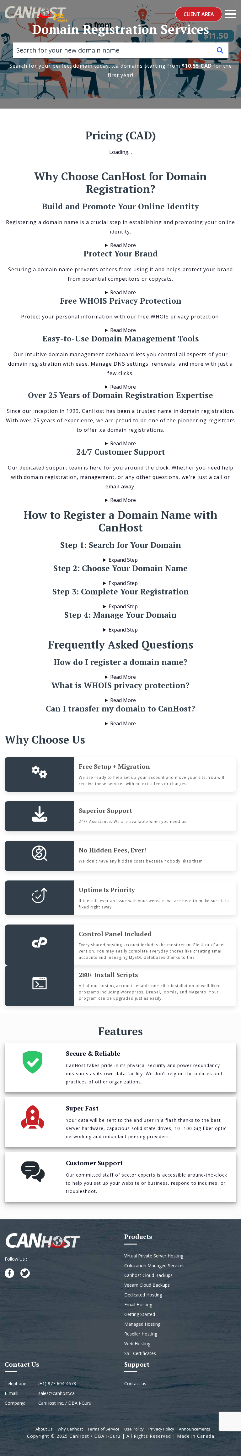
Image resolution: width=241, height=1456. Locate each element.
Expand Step (123, 559)
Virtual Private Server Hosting (153, 1256)
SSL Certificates (140, 1353)
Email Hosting (138, 1304)
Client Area (199, 14)
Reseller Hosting (140, 1334)
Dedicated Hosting (143, 1295)
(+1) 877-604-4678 (57, 1383)
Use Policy (134, 1429)
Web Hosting (137, 1343)
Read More (123, 245)
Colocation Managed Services (154, 1265)
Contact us (135, 1383)
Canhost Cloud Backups (148, 1275)
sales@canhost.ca (56, 1393)
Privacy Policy (161, 1429)
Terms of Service (104, 1429)
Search (220, 50)
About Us (44, 1429)
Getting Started (139, 1314)
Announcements (194, 1429)
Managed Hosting (142, 1324)
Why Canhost (70, 1429)
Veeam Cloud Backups (147, 1285)
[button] (236, 5)
